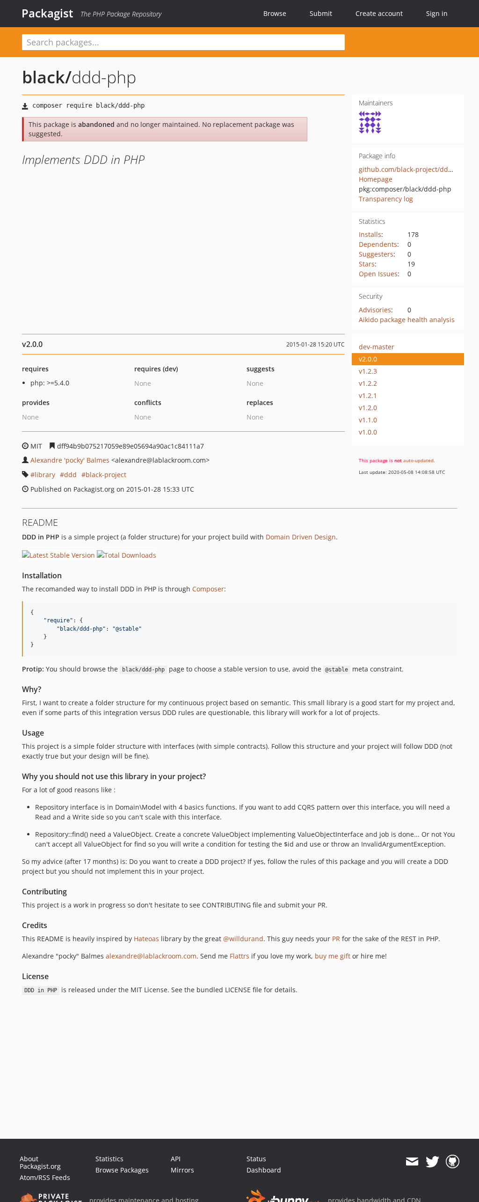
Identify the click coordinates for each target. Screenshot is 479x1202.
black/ (47, 77)
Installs (370, 234)
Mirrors (182, 1169)
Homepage (375, 179)
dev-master (376, 346)
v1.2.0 (368, 407)
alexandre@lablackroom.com (151, 955)
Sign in (437, 13)
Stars (367, 263)
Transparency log (386, 198)
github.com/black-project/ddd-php (413, 169)
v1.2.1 (368, 395)
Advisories (375, 309)
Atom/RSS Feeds (45, 1177)
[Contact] (412, 1161)
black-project (106, 474)
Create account (379, 13)
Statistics (109, 1158)
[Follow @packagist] (432, 1161)
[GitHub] (452, 1161)
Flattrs (239, 955)
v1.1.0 (368, 419)
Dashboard (264, 1169)
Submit (321, 13)
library (45, 474)
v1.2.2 (368, 383)
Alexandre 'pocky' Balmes (69, 460)
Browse (274, 13)
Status (256, 1158)
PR (336, 938)
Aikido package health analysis (407, 319)
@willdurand (243, 938)
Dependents (378, 244)
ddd (70, 474)
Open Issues (378, 273)
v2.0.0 (368, 358)
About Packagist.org (40, 1162)
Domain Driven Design (301, 536)
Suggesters (376, 254)
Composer (208, 588)
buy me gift (332, 955)
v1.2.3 (368, 371)
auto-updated (418, 460)
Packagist (47, 13)
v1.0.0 (368, 432)
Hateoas (146, 938)
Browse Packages (122, 1169)
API (176, 1158)
